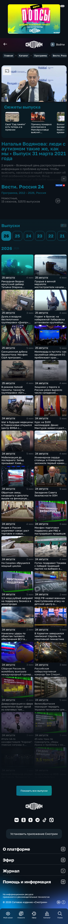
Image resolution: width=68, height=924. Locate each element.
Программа (40, 55)
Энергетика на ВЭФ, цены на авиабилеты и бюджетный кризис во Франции (50, 778)
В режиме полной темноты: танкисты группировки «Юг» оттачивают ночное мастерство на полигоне (16, 392)
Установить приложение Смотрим (34, 834)
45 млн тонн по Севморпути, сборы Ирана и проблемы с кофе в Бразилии (50, 743)
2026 (16, 248)
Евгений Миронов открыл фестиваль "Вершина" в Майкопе (17, 777)
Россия (41, 193)
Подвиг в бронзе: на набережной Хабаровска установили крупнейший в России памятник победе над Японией (50, 322)
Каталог (23, 55)
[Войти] (53, 44)
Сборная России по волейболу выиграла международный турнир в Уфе (17, 673)
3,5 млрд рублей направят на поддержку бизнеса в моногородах (17, 601)
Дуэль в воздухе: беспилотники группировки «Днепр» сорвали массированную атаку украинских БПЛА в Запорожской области (17, 323)
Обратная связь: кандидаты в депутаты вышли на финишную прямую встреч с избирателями (14, 498)
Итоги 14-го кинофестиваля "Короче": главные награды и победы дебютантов (16, 743)
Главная (8, 55)
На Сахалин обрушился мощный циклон (15, 564)
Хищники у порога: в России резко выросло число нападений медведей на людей (48, 391)
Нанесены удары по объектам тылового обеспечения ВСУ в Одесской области (13, 637)
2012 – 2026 (27, 193)
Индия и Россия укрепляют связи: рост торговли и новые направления (15, 532)
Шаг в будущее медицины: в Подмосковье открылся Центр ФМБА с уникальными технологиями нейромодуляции (17, 429)
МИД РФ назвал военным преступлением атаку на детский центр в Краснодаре (50, 602)
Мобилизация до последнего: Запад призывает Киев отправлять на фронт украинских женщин (14, 463)
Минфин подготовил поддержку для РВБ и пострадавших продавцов (50, 530)
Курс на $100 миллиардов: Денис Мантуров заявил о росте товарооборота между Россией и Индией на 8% (50, 428)
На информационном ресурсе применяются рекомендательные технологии (26, 895)
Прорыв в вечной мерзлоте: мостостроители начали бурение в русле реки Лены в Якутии (49, 287)
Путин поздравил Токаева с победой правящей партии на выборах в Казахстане (50, 567)
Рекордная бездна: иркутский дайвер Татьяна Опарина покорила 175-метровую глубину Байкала (15, 287)
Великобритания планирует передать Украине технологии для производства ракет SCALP (49, 709)
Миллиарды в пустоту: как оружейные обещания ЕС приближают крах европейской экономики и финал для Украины (50, 357)
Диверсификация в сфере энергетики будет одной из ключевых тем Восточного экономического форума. (17, 709)
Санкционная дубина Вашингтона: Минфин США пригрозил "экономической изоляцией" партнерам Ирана (15, 359)
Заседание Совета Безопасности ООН (46, 494)
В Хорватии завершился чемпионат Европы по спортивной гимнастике (49, 636)
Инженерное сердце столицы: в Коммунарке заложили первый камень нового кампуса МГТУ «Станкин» (50, 463)
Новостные (9, 198)
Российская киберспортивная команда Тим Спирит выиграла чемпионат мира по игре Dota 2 (47, 674)
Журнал (11, 870)
